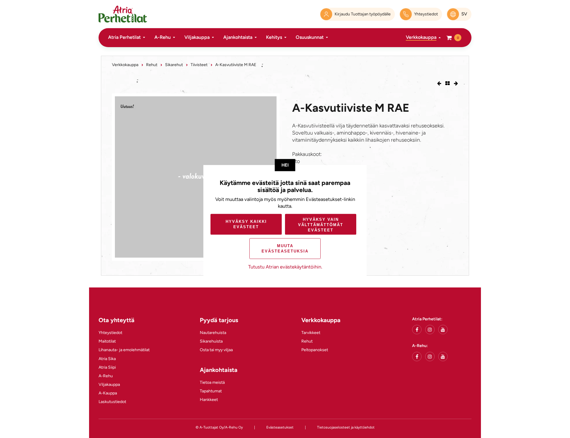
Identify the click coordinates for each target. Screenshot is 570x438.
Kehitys (274, 37)
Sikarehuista (211, 341)
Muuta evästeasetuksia (285, 248)
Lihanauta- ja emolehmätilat (124, 349)
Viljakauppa (197, 37)
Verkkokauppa (421, 37)
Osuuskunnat (310, 37)
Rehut (151, 64)
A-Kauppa (108, 393)
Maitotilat (107, 341)
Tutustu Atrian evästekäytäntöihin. (285, 267)
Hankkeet (209, 399)
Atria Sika (107, 358)
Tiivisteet (199, 64)
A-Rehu (162, 37)
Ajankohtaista (237, 37)
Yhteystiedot (110, 332)
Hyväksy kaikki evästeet (246, 224)
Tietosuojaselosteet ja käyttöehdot (346, 427)
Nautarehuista (213, 332)
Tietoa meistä (212, 382)
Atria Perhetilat (124, 37)
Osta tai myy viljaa (216, 349)
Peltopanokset (314, 349)
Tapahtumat (211, 391)
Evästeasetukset (280, 427)
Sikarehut (174, 64)
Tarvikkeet (310, 332)
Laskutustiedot (112, 401)
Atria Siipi (107, 367)
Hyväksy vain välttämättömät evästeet (320, 224)
